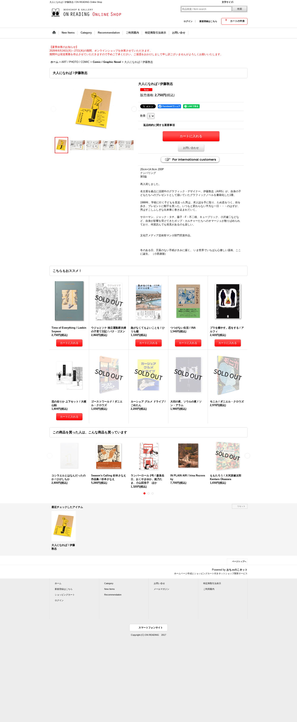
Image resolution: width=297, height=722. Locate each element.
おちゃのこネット (237, 569)
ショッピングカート (65, 594)
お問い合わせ (191, 147)
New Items (109, 589)
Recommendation (112, 594)
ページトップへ (239, 561)
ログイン (188, 21)
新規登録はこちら (208, 21)
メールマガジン (161, 589)
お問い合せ (159, 583)
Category (108, 583)
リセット (241, 506)
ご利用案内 (208, 589)
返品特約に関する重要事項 (159, 125)
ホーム (58, 583)
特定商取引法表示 (212, 583)
